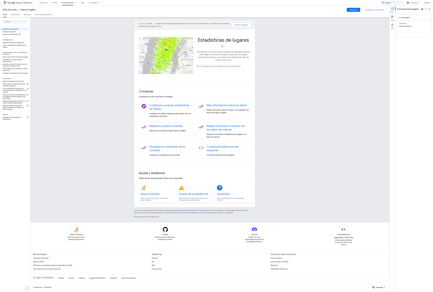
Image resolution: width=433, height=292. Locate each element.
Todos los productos (128, 278)
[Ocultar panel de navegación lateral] (27, 288)
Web (153, 265)
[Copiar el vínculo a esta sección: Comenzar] (156, 91)
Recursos (27, 15)
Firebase (82, 278)
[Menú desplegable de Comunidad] (100, 2)
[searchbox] (15, 22)
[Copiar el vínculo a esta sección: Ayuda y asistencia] (167, 173)
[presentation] (195, 91)
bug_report (422, 9)
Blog (82, 3)
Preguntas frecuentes (41, 258)
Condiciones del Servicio (279, 269)
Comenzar (353, 10)
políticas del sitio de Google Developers (184, 213)
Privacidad (47, 287)
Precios (55, 3)
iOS (153, 262)
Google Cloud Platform (97, 278)
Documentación (68, 3)
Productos (44, 3)
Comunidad (93, 3)
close (429, 9)
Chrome (71, 278)
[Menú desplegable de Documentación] (76, 2)
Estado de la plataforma (193, 194)
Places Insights (28, 9)
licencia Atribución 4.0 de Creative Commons (199, 210)
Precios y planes (276, 258)
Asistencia (223, 194)
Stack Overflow (150, 194)
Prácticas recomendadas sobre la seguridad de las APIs (52, 265)
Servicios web (157, 269)
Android (154, 258)
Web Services (10, 9)
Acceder (427, 3)
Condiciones (37, 287)
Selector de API (38, 262)
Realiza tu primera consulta (166, 126)
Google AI (113, 278)
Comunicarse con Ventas (374, 10)
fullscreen (425, 9)
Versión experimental (43, 15)
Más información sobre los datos (227, 105)
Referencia (15, 15)
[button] (14, 65)
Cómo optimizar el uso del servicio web (47, 269)
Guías (5, 15)
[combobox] (392, 3)
